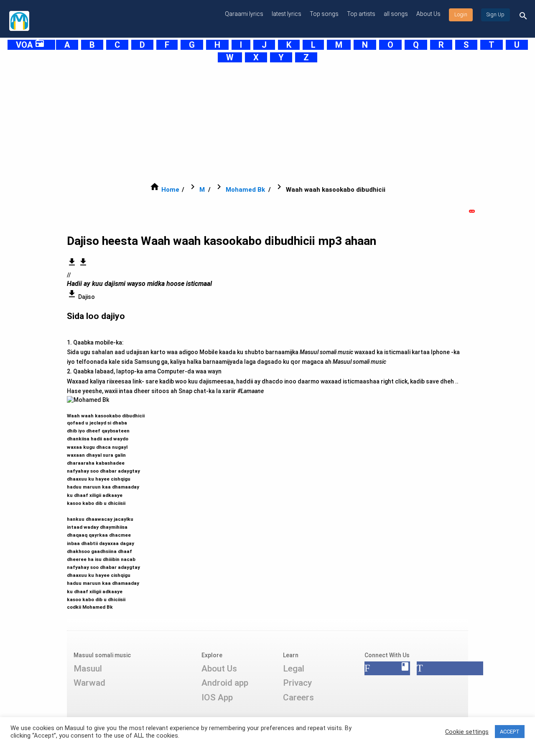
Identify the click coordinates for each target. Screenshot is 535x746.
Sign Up (495, 15)
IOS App (217, 697)
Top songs (324, 13)
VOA (30, 45)
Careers (298, 697)
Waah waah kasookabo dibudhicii (106, 507)
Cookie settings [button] (467, 732)
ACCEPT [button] (510, 731)
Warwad (89, 683)
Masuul (88, 669)
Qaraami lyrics (244, 13)
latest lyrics (286, 13)
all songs (396, 13)
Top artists (361, 13)
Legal (293, 669)
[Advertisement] (257, 122)
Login (460, 15)
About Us (428, 13)
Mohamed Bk (245, 189)
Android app (224, 683)
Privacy (297, 683)
